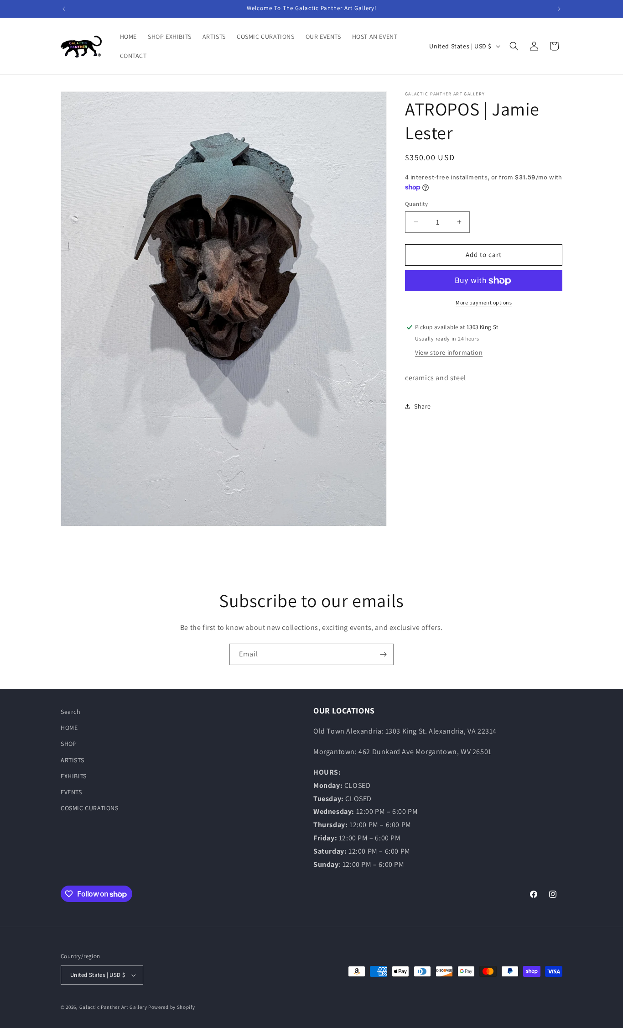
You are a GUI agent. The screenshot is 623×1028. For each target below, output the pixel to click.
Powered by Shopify (171, 1007)
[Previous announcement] (64, 8)
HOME (69, 728)
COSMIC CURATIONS (90, 808)
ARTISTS (72, 759)
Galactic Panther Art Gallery (113, 1007)
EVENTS (71, 792)
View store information (449, 352)
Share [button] (422, 406)
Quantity (416, 204)
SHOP (69, 744)
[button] (514, 46)
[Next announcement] (559, 8)
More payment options (484, 302)
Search (71, 712)
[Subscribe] (383, 654)
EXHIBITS (74, 776)
